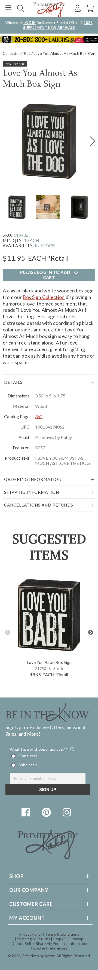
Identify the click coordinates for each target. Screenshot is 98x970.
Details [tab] (13, 382)
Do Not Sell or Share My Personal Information (50, 943)
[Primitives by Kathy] (48, 857)
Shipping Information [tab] (31, 492)
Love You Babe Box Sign (49, 662)
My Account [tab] (27, 918)
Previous (7, 632)
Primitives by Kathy (38, 955)
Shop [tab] (16, 876)
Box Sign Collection (44, 297)
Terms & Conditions (62, 934)
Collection (12, 53)
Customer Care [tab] (31, 904)
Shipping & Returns (33, 938)
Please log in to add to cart (49, 275)
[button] (8, 8)
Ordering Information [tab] (33, 479)
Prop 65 (59, 938)
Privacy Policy (30, 934)
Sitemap (76, 938)
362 (38, 416)
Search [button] (20, 8)
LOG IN (29, 22)
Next (90, 632)
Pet (27, 53)
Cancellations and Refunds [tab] (38, 504)
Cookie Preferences (50, 948)
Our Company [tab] (28, 890)
